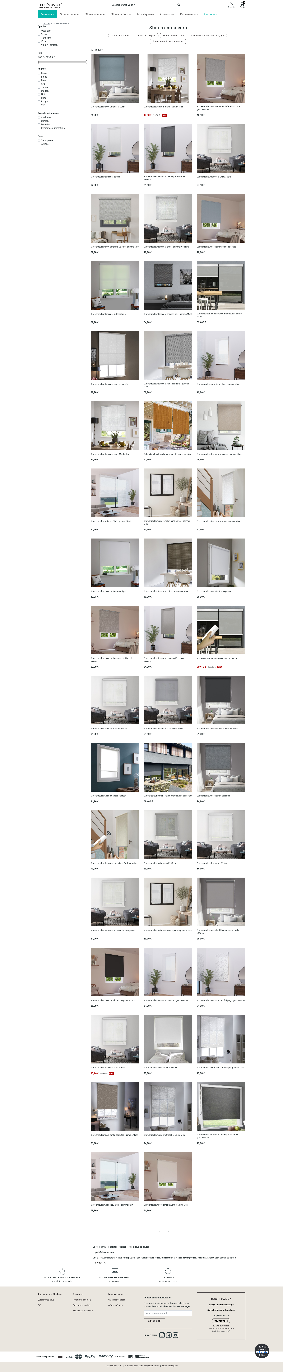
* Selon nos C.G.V (113, 1365)
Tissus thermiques (145, 35)
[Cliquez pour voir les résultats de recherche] (178, 4)
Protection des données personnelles (142, 1365)
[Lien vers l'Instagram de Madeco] (162, 1335)
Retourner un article (82, 1300)
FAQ (39, 1305)
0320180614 (221, 1320)
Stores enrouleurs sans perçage (207, 35)
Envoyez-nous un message (221, 1304)
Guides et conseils (116, 1300)
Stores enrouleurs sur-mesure (168, 41)
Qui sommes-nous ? (47, 1300)
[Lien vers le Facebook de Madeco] (169, 1335)
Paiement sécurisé (81, 1305)
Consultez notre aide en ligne (221, 1310)
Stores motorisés (120, 35)
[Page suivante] (176, 1232)
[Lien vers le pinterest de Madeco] (176, 1335)
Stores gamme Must (173, 35)
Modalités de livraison (83, 1310)
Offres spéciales (115, 1305)
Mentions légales (170, 1365)
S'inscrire (154, 1321)
